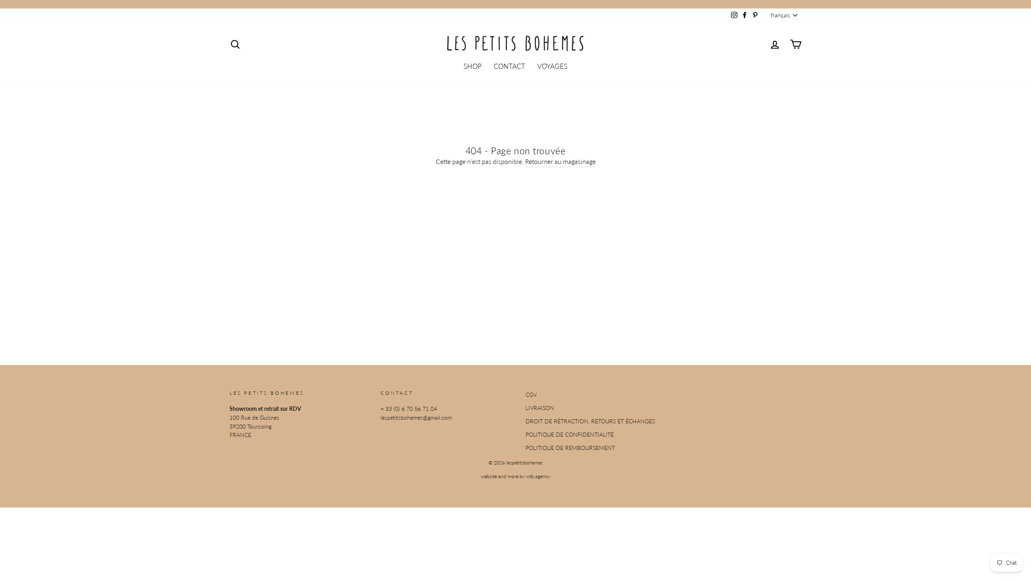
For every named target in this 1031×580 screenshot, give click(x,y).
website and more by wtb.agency (515, 476)
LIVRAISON (540, 408)
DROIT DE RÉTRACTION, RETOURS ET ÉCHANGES (590, 421)
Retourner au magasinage (560, 161)
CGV (531, 395)
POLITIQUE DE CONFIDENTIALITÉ (570, 434)
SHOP (473, 66)
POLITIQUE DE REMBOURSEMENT (570, 448)
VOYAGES (552, 66)
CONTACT (509, 66)
